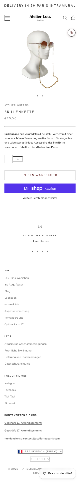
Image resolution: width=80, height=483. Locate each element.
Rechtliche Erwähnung (18, 350)
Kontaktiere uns (13, 317)
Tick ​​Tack (9, 396)
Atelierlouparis (16, 105)
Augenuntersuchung (16, 311)
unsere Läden (12, 304)
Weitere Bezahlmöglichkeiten (40, 198)
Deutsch (37, 459)
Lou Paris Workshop (16, 278)
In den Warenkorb (40, 175)
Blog (7, 291)
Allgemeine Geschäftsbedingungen (25, 344)
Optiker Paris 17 (14, 324)
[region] (40, 234)
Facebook (10, 390)
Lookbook (10, 297)
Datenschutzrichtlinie (17, 363)
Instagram (10, 383)
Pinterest (9, 403)
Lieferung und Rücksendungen (22, 357)
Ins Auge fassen (14, 284)
